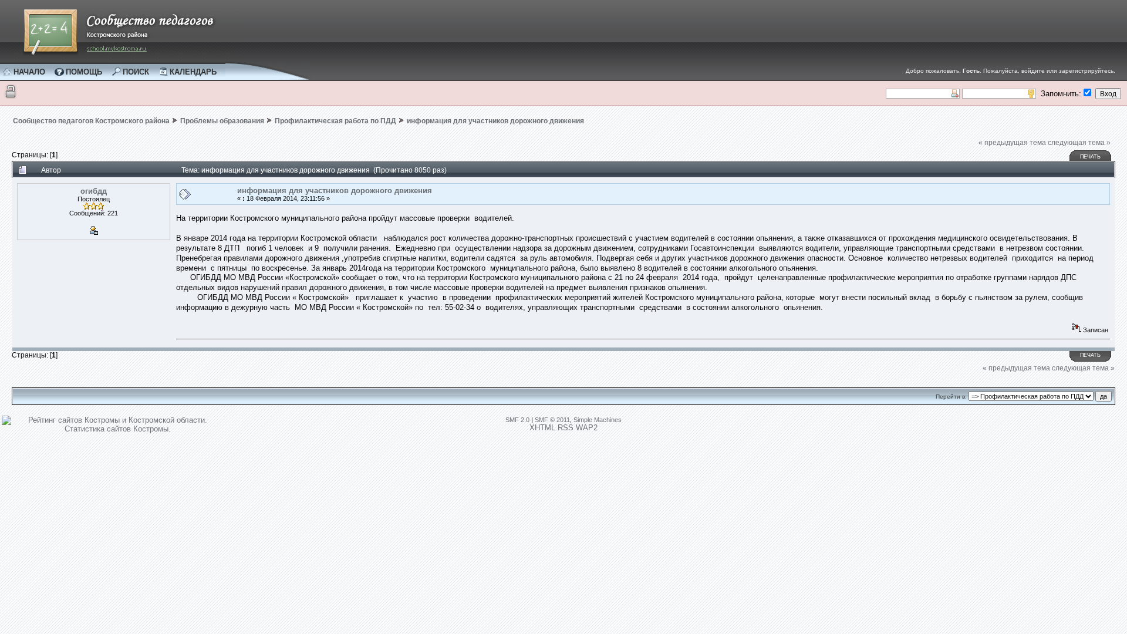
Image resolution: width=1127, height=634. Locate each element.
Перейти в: (951, 396)
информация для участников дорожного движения (495, 121)
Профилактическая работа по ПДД (335, 121)
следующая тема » (1079, 143)
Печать (1090, 157)
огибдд (93, 191)
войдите (1033, 71)
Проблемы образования (222, 121)
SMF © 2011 (552, 419)
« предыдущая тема (1012, 143)
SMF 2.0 (517, 419)
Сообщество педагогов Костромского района (91, 121)
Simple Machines (597, 419)
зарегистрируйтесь (1086, 71)
